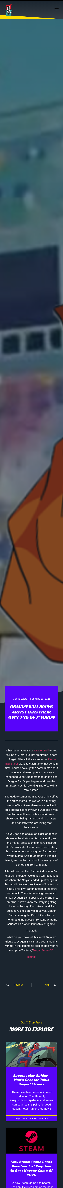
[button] (56, 10)
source (31, 956)
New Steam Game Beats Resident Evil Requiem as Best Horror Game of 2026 (31, 1168)
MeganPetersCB (43, 950)
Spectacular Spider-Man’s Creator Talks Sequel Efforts (31, 1080)
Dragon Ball (41, 750)
